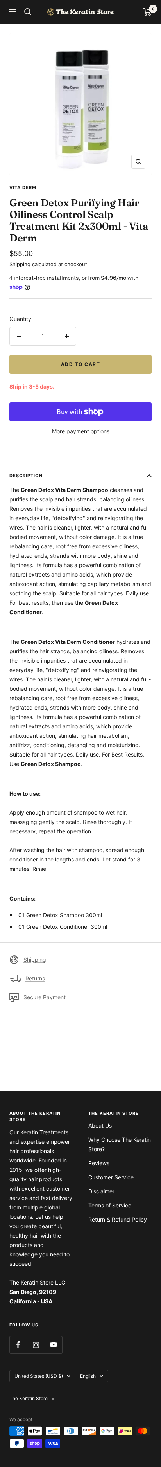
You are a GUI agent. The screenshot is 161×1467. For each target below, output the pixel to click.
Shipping (34, 959)
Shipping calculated (33, 264)
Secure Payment (44, 997)
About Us (100, 1125)
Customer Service (111, 1177)
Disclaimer (101, 1191)
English (88, 1376)
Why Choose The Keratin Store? (119, 1144)
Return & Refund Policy (117, 1219)
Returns (35, 978)
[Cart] (147, 12)
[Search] (27, 11)
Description (26, 475)
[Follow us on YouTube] (53, 1344)
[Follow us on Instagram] (36, 1344)
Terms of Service (109, 1205)
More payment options (80, 431)
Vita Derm (22, 187)
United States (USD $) (38, 1376)
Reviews (98, 1163)
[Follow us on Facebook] (18, 1344)
